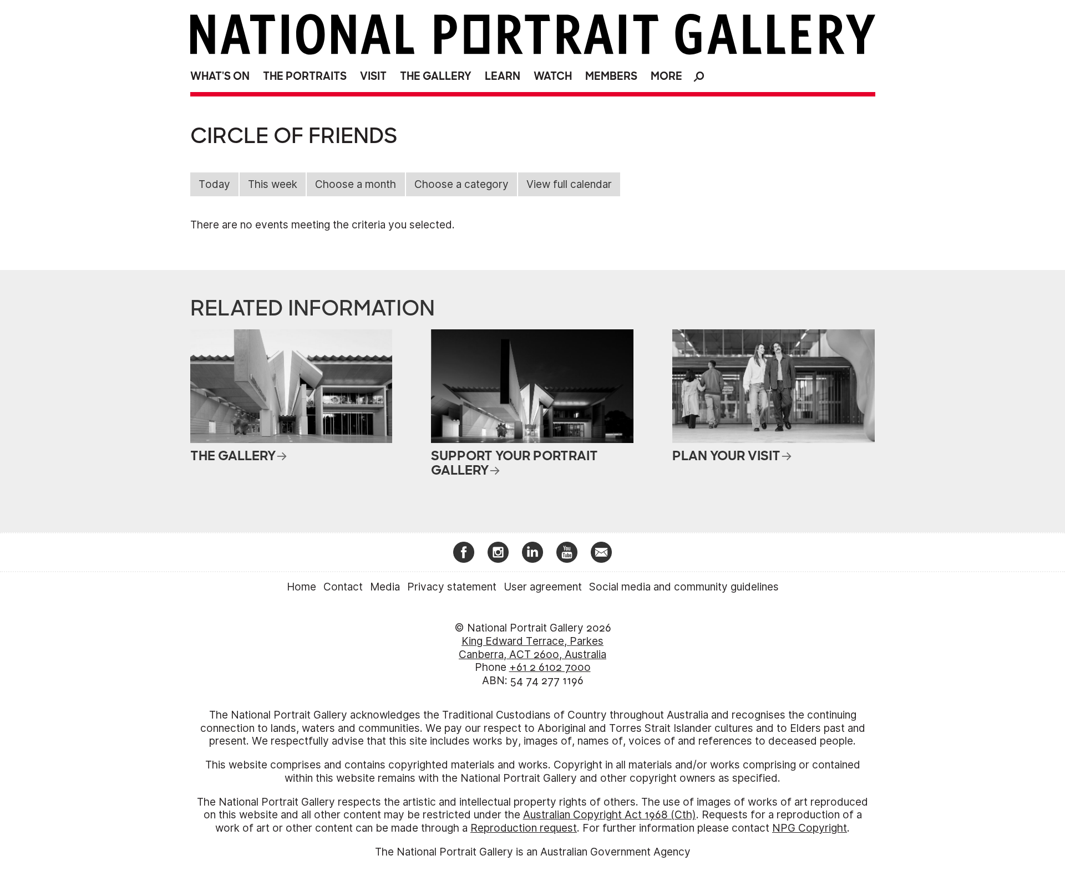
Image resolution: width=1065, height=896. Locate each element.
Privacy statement (451, 587)
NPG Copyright (809, 828)
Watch (553, 76)
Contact (343, 587)
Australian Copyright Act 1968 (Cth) (609, 814)
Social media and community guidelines (684, 587)
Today (214, 184)
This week (272, 184)
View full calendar (569, 184)
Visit (373, 76)
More (666, 76)
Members (611, 76)
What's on (220, 76)
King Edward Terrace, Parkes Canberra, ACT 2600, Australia (532, 648)
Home (301, 587)
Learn (502, 76)
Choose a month (355, 184)
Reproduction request (523, 828)
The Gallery (435, 76)
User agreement (543, 587)
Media (385, 587)
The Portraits (305, 76)
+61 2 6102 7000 (550, 667)
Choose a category (461, 184)
